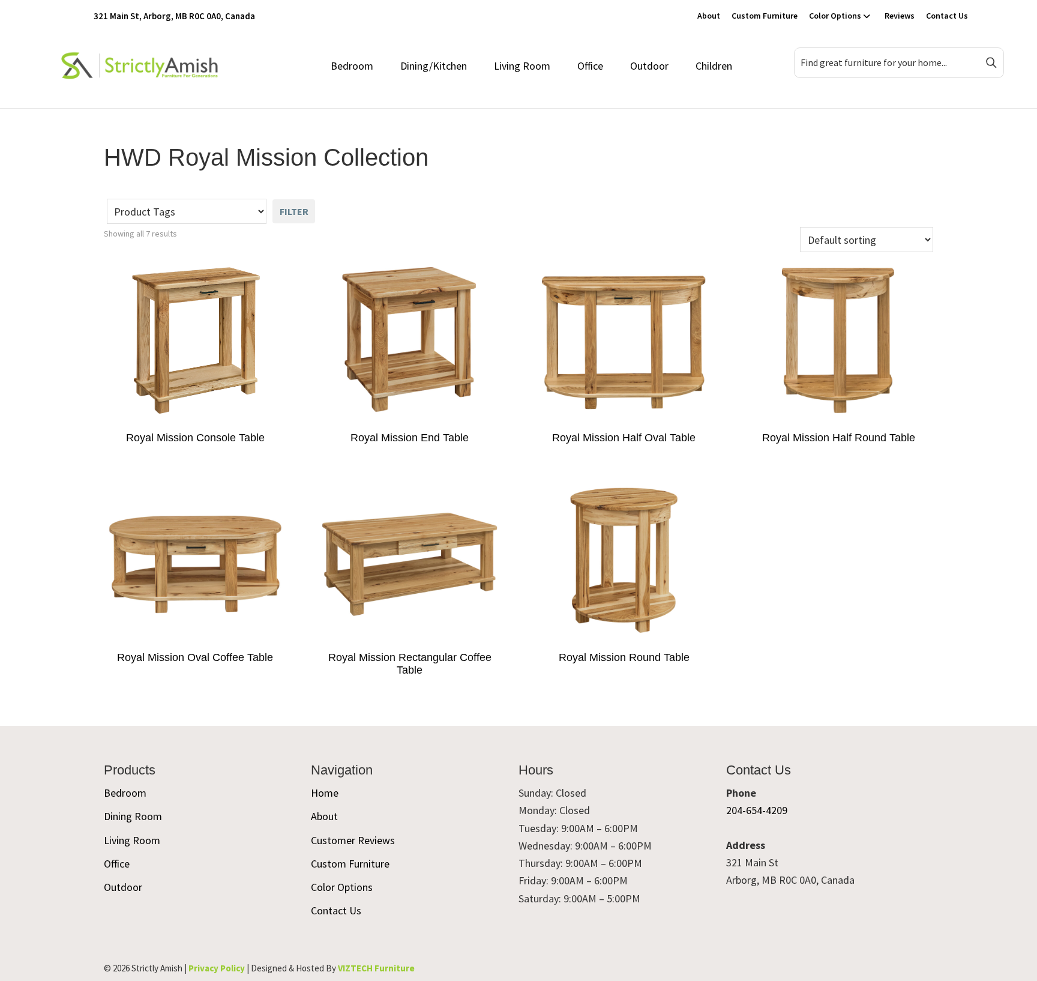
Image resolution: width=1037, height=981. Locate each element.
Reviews (900, 15)
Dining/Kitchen (433, 66)
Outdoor (649, 66)
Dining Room (133, 816)
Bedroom (352, 66)
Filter (294, 211)
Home (324, 793)
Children (714, 66)
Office (590, 66)
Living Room (522, 66)
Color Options (835, 15)
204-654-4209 (756, 810)
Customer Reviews (353, 840)
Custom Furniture (765, 15)
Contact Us (947, 15)
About (708, 15)
